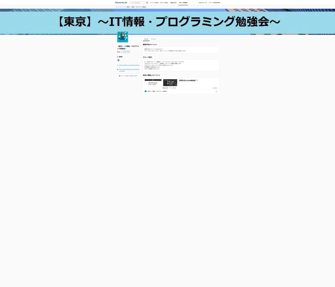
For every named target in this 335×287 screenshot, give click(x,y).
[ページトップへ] (121, 2)
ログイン (211, 2)
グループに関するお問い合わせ (129, 76)
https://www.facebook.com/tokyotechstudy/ (129, 70)
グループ (122, 7)
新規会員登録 (217, 2)
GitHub (174, 88)
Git (171, 88)
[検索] (147, 3)
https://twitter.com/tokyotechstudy (129, 66)
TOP (117, 7)
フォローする (126, 51)
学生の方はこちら (203, 2)
